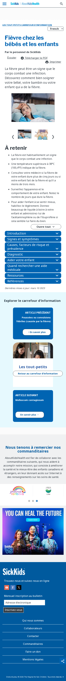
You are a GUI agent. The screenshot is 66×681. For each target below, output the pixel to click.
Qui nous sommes (33, 620)
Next (53, 136)
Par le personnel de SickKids (23, 52)
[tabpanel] (18, 490)
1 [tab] (29, 501)
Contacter (33, 636)
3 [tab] (36, 501)
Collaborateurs (33, 628)
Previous (13, 136)
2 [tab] (33, 501)
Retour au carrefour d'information (38, 373)
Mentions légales (33, 659)
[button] (33, 233)
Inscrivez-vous (13, 610)
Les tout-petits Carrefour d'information (27, 24)
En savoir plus (38, 332)
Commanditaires (33, 644)
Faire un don (33, 651)
